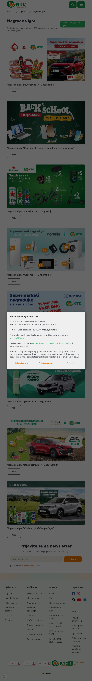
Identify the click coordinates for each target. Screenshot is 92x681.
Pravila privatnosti (39, 343)
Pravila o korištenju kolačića (59, 343)
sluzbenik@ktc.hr (17, 338)
